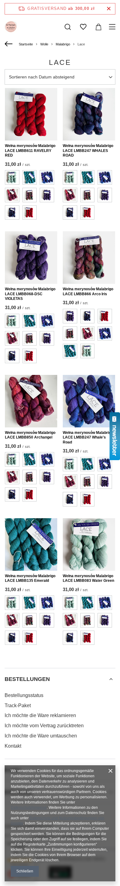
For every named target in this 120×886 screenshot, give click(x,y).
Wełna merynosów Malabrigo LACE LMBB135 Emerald (30, 578)
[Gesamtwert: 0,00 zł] (98, 27)
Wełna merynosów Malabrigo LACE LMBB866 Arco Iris (88, 291)
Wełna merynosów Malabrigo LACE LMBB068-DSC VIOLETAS (30, 294)
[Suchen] (67, 27)
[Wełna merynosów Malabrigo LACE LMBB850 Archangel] (31, 401)
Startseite (26, 44)
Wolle (44, 44)
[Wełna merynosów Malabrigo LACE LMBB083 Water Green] (89, 544)
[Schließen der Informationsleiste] (108, 8)
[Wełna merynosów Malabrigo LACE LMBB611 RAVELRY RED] (31, 114)
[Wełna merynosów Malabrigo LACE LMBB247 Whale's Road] (89, 401)
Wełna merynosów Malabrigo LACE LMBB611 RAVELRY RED (30, 150)
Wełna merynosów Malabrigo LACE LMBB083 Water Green (88, 578)
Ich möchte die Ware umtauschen (41, 735)
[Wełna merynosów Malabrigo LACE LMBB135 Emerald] (31, 544)
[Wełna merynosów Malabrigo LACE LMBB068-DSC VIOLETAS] (31, 257)
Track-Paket (18, 705)
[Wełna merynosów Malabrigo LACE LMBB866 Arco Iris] (89, 257)
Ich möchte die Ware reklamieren (40, 715)
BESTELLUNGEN (27, 679)
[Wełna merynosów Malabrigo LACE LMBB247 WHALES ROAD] (89, 114)
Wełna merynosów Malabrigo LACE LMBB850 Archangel (30, 435)
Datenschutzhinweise (29, 807)
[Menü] (113, 27)
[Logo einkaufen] (11, 27)
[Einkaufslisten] (83, 27)
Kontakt (13, 746)
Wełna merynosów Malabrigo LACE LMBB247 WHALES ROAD (88, 150)
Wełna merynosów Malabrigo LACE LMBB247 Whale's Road (88, 437)
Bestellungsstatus (24, 695)
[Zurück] (9, 44)
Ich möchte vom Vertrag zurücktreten (44, 725)
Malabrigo (63, 44)
